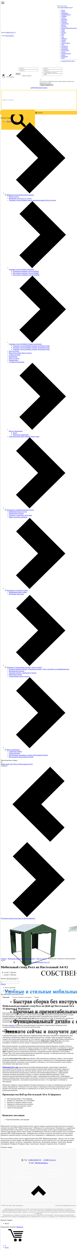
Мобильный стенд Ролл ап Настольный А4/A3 (17, 764)
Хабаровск (64, 38)
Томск (62, 34)
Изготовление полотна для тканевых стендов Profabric (22, 1177)
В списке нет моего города (68, 61)
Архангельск (64, 47)
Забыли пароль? (27, 75)
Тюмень (63, 41)
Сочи (62, 37)
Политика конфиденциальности (65, 1205)
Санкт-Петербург (65, 43)
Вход (3, 77)
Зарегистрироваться (46, 85)
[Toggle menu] (2, 3)
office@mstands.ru (9, 35)
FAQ (22, 1170)
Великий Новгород (66, 53)
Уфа (62, 35)
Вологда (63, 52)
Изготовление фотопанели (22, 1173)
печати (11, 1025)
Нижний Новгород (66, 14)
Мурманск (64, 22)
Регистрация (10, 77)
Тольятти (63, 40)
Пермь (63, 31)
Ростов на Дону (65, 50)
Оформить (19, 1227)
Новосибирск (64, 49)
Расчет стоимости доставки (22, 997)
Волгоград (64, 26)
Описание (5, 997)
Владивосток (64, 46)
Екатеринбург (64, 13)
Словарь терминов (54, 1170)
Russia (63, 58)
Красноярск (64, 19)
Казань (63, 29)
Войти (18, 74)
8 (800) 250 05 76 (34, 1160)
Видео (37, 997)
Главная (3, 959)
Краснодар (64, 20)
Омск (62, 44)
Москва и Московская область (69, 28)
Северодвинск (64, 23)
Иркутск (63, 25)
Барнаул (63, 55)
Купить (3, 984)
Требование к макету (54, 1176)
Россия (63, 10)
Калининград (64, 56)
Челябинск (64, 16)
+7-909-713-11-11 (49, 1160)
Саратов (63, 17)
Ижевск (63, 11)
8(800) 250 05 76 (10, 32)
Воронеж (63, 32)
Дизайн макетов (54, 1173)
